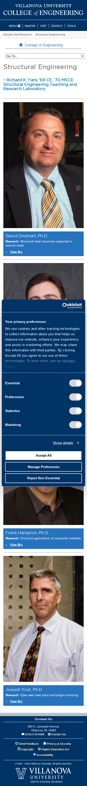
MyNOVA (30, 26)
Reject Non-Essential (43, 478)
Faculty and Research (17, 34)
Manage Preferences (44, 467)
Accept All (44, 455)
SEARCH (56, 26)
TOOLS (71, 26)
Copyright (27, 749)
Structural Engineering (50, 34)
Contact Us (58, 734)
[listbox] (45, 56)
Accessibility (45, 755)
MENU (13, 26)
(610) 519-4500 (35, 734)
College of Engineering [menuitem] (44, 45)
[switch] (75, 396)
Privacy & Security (59, 744)
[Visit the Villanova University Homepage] (43, 5)
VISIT (43, 26)
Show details (63, 443)
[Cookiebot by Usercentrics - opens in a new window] (62, 306)
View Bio (16, 252)
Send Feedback (29, 744)
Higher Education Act (55, 749)
